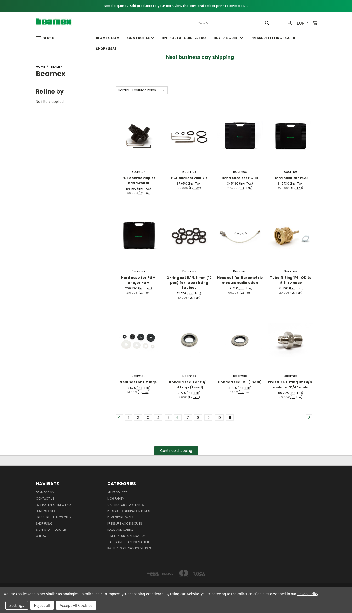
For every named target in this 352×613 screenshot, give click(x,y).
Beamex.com (107, 37)
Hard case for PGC (290, 178)
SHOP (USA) (106, 48)
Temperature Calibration (126, 536)
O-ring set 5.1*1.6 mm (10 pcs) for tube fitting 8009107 (189, 282)
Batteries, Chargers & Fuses (129, 548)
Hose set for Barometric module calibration (240, 280)
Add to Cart (138, 140)
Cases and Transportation (128, 542)
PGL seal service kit (189, 178)
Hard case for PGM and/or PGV (138, 280)
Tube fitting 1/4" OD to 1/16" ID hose (291, 280)
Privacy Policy (307, 593)
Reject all (42, 605)
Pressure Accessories (124, 523)
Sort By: (124, 90)
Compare (137, 131)
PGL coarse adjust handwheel (138, 180)
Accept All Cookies (76, 605)
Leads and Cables (120, 530)
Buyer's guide (227, 37)
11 (230, 417)
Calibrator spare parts (125, 505)
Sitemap (41, 536)
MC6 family (115, 499)
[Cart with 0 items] (314, 23)
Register (59, 530)
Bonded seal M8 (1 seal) (240, 382)
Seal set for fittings (138, 382)
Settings (16, 605)
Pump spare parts (120, 517)
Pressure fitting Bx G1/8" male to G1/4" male (290, 385)
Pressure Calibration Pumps (128, 511)
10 (219, 417)
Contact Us (139, 37)
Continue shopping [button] (176, 450)
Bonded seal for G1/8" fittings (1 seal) (189, 385)
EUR (301, 23)
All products (117, 492)
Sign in (41, 530)
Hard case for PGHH (240, 178)
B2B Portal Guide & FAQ (184, 37)
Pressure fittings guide (273, 37)
